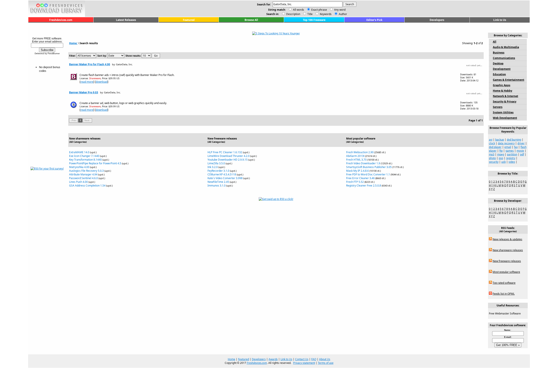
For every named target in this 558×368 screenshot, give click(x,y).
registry (510, 158)
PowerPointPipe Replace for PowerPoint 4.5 (95, 163)
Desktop (498, 63)
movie (520, 151)
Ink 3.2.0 (213, 167)
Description (293, 14)
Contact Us (301, 359)
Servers (497, 107)
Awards (273, 359)
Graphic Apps (501, 85)
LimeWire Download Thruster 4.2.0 (229, 156)
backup (499, 139)
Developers (437, 20)
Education (499, 74)
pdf (522, 154)
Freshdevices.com (60, 20)
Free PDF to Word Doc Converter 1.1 (368, 174)
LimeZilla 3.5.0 (216, 163)
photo (492, 158)
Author (342, 14)
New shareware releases (508, 250)
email (507, 147)
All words (298, 10)
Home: (73, 43)
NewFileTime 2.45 (218, 182)
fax (516, 147)
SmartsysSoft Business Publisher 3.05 (369, 167)
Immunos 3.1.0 (217, 185)
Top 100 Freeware (314, 20)
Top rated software (504, 283)
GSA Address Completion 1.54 (87, 185)
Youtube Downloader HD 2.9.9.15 (228, 159)
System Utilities (503, 112)
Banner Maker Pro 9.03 (83, 92)
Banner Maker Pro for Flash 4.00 (89, 64)
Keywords (325, 14)
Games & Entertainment (508, 80)
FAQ (313, 359)
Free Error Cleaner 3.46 (360, 178)
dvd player (495, 147)
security (493, 162)
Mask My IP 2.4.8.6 (357, 171)
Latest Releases (126, 20)
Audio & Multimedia (506, 47)
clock (492, 143)
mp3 (491, 154)
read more (86, 82)
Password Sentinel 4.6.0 (83, 178)
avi (490, 139)
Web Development (505, 118)
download (101, 82)
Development (501, 69)
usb (503, 162)
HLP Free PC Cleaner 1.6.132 (225, 152)
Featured (189, 20)
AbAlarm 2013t (355, 156)
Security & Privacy (504, 101)
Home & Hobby (502, 90)
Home (231, 359)
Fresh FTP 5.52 (355, 182)
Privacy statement (304, 363)
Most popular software (506, 272)
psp (501, 158)
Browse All (251, 20)
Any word (339, 10)
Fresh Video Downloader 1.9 (363, 163)
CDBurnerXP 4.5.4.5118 (222, 174)
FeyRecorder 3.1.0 (218, 171)
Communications (504, 58)
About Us (324, 359)
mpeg (500, 154)
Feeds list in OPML (504, 294)
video (512, 162)
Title (310, 14)
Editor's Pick (374, 20)
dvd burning (514, 139)
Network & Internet (505, 96)
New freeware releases (507, 261)
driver (521, 143)
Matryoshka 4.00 (79, 167)
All (494, 42)
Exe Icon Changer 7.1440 (84, 156)
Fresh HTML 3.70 (356, 159)
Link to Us (499, 20)
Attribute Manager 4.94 (83, 174)
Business (498, 52)
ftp (501, 151)
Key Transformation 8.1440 (85, 159)
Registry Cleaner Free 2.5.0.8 (363, 185)
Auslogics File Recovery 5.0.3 (86, 171)
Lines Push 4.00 (78, 182)
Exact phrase (319, 10)
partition (512, 154)
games (509, 151)
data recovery (506, 143)
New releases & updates (507, 239)
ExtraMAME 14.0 (79, 152)
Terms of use (325, 363)
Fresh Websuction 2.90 (360, 152)
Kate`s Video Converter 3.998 (225, 178)
